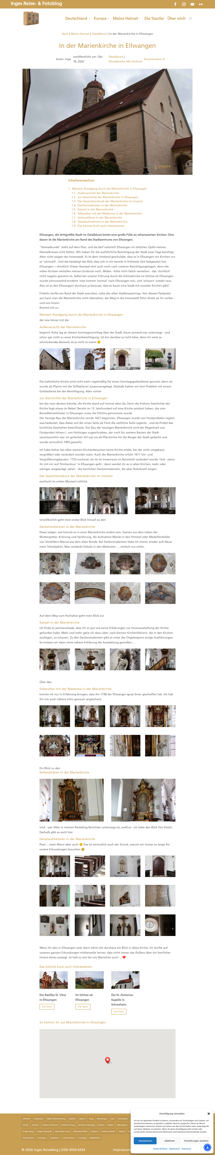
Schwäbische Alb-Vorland (125, 61)
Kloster (101, 1125)
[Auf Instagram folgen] (183, 4)
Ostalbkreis (99, 34)
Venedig (82, 1138)
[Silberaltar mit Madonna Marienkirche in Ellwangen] (55, 726)
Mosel (110, 1125)
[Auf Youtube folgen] (192, 4)
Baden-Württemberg (56, 1119)
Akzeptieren (145, 1140)
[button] (208, 1113)
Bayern (82, 1119)
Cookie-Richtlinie (160, 1148)
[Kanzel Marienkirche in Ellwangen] (55, 669)
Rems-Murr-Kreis (62, 1131)
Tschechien (54, 1138)
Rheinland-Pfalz (80, 1131)
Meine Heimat (125, 18)
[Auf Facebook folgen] (175, 4)
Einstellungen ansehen (196, 1140)
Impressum (186, 1148)
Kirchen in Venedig (86, 1125)
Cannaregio (102, 1119)
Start (65, 34)
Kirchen (35, 1125)
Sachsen (94, 1131)
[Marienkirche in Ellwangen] (55, 369)
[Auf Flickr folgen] (200, 4)
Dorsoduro (123, 1119)
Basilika (72, 1119)
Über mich (176, 18)
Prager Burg (28, 1131)
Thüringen (41, 1138)
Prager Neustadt (44, 1131)
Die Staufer (154, 18)
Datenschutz (174, 1148)
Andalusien (38, 1119)
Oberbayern (122, 1125)
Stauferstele (28, 1138)
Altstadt (26, 1119)
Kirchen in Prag (68, 1125)
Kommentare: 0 (154, 59)
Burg (91, 1119)
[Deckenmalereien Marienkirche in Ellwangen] (55, 573)
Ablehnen (169, 1140)
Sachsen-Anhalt (108, 1131)
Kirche (25, 1125)
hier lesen (47, 1006)
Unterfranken (69, 1138)
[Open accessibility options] (207, 1147)
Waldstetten (95, 1138)
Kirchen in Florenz (50, 1125)
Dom (112, 1119)
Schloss (122, 1131)
